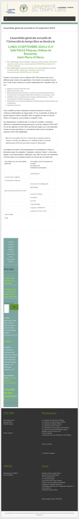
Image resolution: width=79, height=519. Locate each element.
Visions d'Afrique (47, 433)
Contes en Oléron (47, 444)
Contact (7, 341)
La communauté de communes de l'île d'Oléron (55, 428)
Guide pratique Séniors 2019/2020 (52, 499)
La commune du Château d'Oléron (52, 424)
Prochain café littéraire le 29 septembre (9, 280)
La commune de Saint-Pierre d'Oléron (53, 420)
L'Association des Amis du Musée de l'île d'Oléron (56, 435)
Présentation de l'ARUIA (10, 473)
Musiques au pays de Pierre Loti (51, 431)
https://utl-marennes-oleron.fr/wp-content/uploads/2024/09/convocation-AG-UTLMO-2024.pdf (32, 64)
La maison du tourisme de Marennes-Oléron (54, 429)
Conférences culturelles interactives (52, 484)
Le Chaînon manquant (48, 453)
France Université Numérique (50, 475)
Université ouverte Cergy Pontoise (52, 480)
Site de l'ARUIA (8, 475)
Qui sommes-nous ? (9, 420)
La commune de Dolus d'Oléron (51, 426)
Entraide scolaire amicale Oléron (51, 473)
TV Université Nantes (48, 479)
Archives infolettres (10, 383)
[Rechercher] (14, 307)
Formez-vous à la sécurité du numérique (53, 482)
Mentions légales (8, 424)
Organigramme (7, 422)
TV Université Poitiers (48, 477)
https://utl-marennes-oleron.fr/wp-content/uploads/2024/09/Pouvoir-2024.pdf (26, 71)
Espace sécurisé (7, 433)
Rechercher (9, 303)
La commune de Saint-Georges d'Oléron (53, 422)
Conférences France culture (50, 490)
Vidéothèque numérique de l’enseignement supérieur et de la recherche (58, 487)
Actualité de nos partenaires (10, 394)
